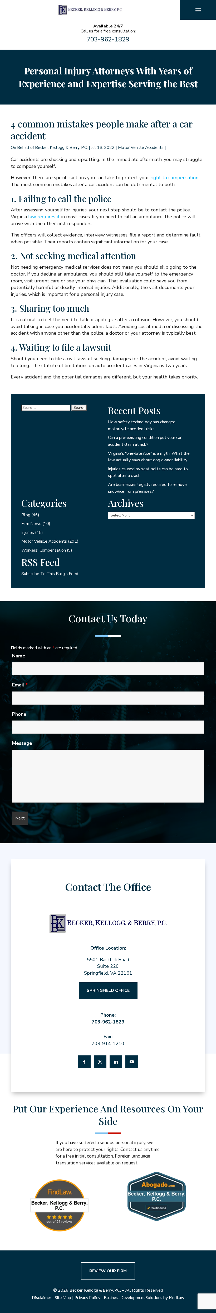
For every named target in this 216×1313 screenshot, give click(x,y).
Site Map (63, 1297)
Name (18, 656)
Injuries (27, 532)
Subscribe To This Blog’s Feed (49, 574)
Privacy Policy (87, 1297)
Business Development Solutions (133, 1297)
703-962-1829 (108, 39)
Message (22, 743)
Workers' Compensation (43, 550)
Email (20, 685)
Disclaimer (41, 1297)
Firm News (31, 524)
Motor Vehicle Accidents (141, 147)
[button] (198, 10)
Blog (25, 515)
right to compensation (174, 177)
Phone (19, 714)
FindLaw (176, 1297)
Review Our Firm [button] (108, 1271)
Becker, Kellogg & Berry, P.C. (61, 147)
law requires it (44, 217)
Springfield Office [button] (108, 990)
